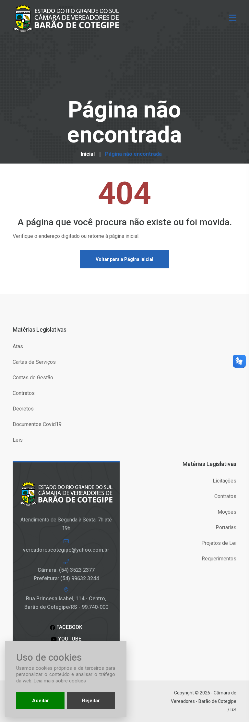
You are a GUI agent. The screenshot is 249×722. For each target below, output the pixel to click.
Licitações (224, 481)
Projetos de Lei (218, 543)
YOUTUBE (69, 639)
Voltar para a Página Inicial (124, 259)
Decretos (23, 409)
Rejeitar (91, 701)
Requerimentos (219, 559)
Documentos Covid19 (37, 424)
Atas (18, 346)
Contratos (24, 393)
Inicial (88, 154)
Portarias (226, 527)
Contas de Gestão (33, 377)
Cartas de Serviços (34, 362)
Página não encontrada (133, 154)
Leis (18, 440)
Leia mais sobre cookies (60, 681)
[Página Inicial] (68, 18)
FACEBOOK (68, 627)
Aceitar (40, 701)
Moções (227, 512)
